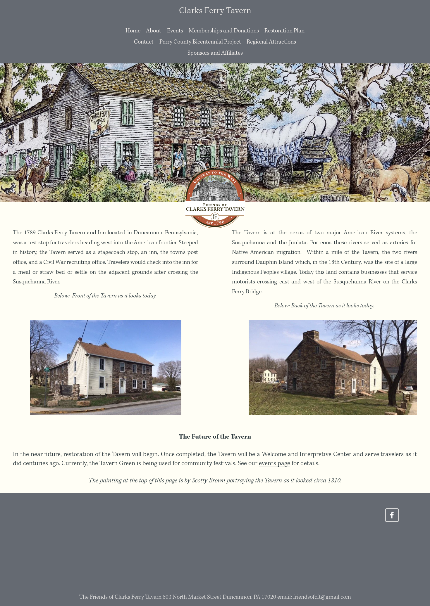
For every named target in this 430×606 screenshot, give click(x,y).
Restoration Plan (284, 31)
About (153, 31)
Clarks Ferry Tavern (215, 11)
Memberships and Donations (224, 31)
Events (175, 31)
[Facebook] (392, 515)
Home (132, 31)
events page (274, 463)
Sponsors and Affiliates (215, 53)
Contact (144, 42)
